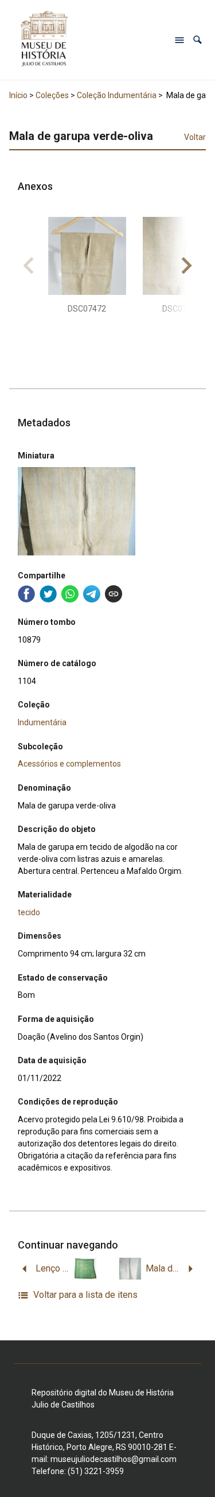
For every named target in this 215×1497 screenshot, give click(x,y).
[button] (197, 40)
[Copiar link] (113, 593)
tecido (29, 912)
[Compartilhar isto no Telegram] (91, 593)
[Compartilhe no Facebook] (26, 593)
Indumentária (42, 722)
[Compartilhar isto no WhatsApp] (70, 593)
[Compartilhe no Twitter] (48, 593)
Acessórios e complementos (69, 763)
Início (18, 95)
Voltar (195, 137)
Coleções (52, 95)
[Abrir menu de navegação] (179, 40)
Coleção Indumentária (117, 95)
